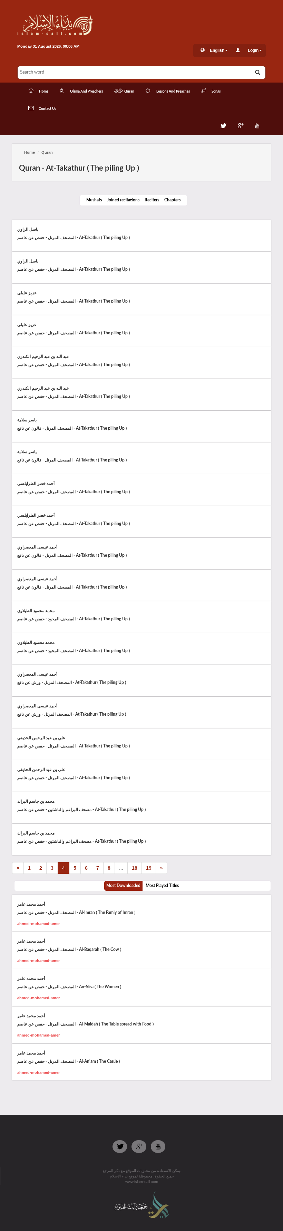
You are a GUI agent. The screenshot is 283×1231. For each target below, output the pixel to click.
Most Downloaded (123, 886)
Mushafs (94, 200)
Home (29, 152)
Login (253, 50)
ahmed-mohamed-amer (38, 924)
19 (149, 868)
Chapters (172, 200)
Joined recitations (123, 200)
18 (134, 868)
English (217, 50)
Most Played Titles (162, 886)
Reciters (152, 200)
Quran (47, 152)
